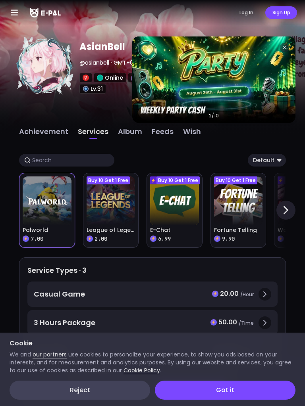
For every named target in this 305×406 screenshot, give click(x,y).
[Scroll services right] (285, 210)
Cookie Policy (142, 370)
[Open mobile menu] (14, 12)
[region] (152, 203)
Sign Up (281, 12)
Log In (246, 12)
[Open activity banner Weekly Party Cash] (213, 79)
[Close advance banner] (284, 47)
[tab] (43, 131)
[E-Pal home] (45, 12)
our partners (50, 354)
